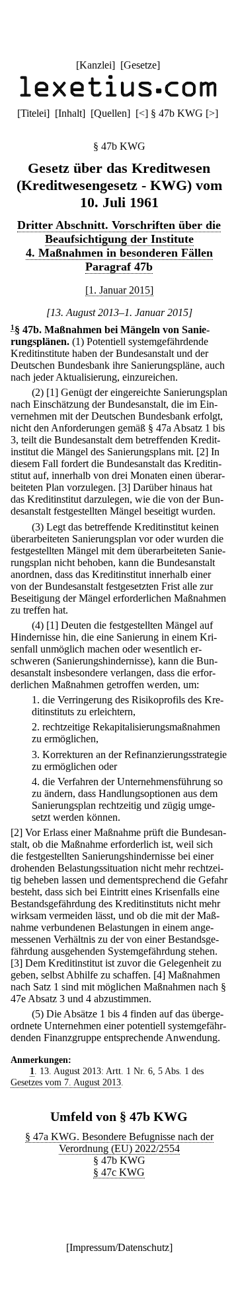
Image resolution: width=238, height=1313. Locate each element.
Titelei (33, 113)
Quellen (110, 113)
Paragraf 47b (119, 266)
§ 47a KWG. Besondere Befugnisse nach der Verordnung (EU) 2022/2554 (119, 1142)
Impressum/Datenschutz (119, 1247)
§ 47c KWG (119, 1172)
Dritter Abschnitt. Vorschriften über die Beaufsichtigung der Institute (119, 231)
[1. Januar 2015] (119, 290)
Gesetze (140, 65)
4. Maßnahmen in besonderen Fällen (119, 252)
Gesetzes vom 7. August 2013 (66, 1082)
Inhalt (70, 113)
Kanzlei (95, 65)
